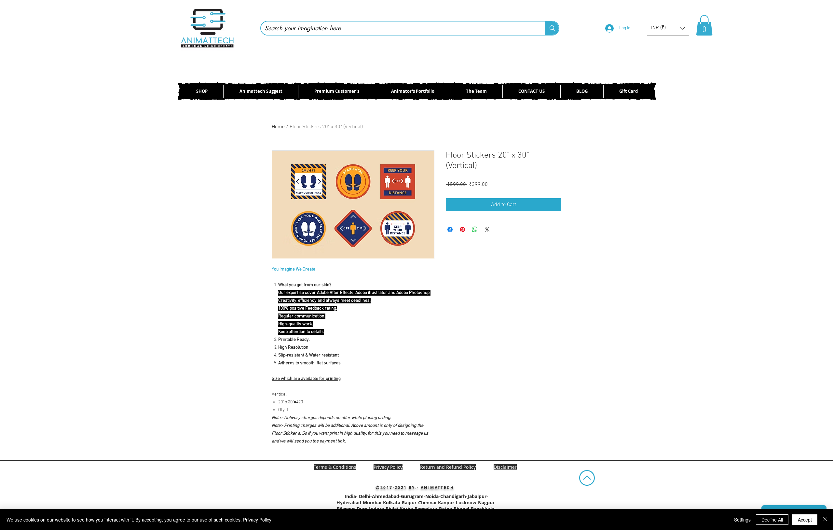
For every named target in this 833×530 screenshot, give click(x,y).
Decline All (772, 519)
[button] (668, 28)
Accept (805, 519)
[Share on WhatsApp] (475, 229)
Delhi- (365, 496)
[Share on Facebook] (450, 229)
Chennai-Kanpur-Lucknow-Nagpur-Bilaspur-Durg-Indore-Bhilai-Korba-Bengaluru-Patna (416, 505)
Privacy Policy (257, 519)
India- (352, 496)
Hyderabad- (349, 502)
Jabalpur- (478, 496)
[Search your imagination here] (552, 28)
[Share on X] (487, 229)
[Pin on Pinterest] (462, 229)
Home (278, 127)
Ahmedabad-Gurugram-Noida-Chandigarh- (420, 496)
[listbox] (668, 28)
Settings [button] (742, 519)
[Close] (825, 519)
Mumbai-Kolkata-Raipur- (390, 502)
